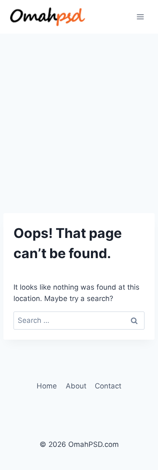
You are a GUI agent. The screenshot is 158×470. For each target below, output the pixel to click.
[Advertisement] (79, 116)
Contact (108, 386)
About (76, 386)
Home (47, 386)
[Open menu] (140, 16)
